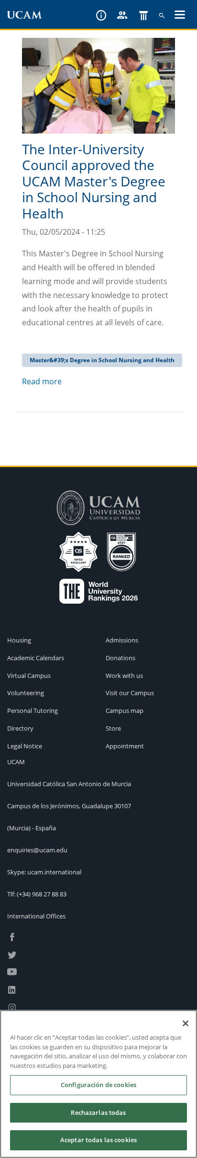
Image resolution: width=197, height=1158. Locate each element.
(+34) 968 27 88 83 (41, 894)
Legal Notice (24, 746)
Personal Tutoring (32, 710)
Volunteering (25, 692)
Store (113, 728)
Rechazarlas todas (98, 1112)
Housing (19, 640)
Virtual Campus (29, 675)
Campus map (124, 710)
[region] (98, 1084)
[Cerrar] (185, 1023)
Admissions (122, 640)
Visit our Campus (130, 692)
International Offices (36, 916)
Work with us (124, 675)
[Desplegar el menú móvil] (180, 16)
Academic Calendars (35, 658)
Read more (42, 381)
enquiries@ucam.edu (37, 850)
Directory (20, 728)
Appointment (125, 746)
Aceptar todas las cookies (98, 1139)
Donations (120, 658)
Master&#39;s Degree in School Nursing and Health (102, 360)
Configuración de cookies (98, 1084)
